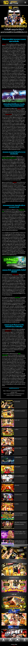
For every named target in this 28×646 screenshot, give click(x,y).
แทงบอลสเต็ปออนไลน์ (19, 476)
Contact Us (5, 635)
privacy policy (22, 635)
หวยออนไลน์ (17, 401)
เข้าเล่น (10, 641)
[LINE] (24, 639)
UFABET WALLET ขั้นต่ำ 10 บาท (9, 158)
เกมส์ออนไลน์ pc (18, 457)
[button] (25, 2)
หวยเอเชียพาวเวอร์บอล (19, 411)
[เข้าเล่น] (10, 639)
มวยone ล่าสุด (17, 448)
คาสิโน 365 (16, 420)
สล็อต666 (16, 485)
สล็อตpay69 (17, 466)
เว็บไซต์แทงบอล (18, 494)
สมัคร (3, 641)
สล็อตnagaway (17, 439)
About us (13, 635)
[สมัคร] (3, 639)
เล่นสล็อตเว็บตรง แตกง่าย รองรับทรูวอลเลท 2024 (19, 543)
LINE (24, 641)
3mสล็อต (16, 504)
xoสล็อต (16, 429)
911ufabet (17, 297)
